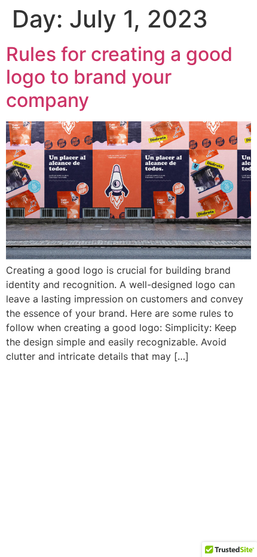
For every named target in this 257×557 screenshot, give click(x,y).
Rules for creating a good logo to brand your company (119, 77)
